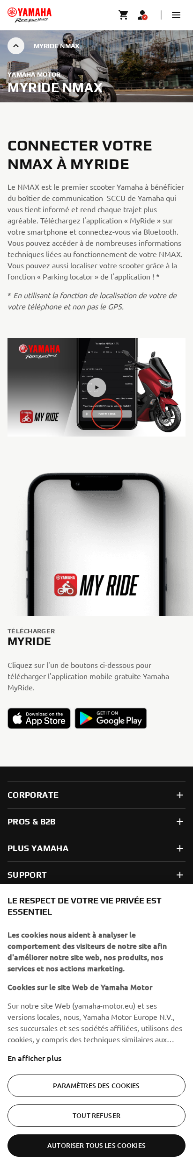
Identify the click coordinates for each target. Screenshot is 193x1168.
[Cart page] (123, 15)
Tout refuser (96, 1115)
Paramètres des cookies (96, 1085)
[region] (96, 1026)
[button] (176, 15)
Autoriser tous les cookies (96, 1145)
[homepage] (29, 15)
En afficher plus (34, 1058)
